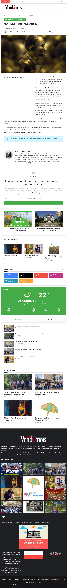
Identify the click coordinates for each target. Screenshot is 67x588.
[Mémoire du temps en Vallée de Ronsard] (55, 494)
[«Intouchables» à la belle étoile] (9, 359)
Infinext (39, 582)
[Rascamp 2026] (11, 469)
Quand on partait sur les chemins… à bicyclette (30, 334)
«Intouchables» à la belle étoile (19, 1)
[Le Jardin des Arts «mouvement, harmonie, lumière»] (54, 249)
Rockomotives (45, 522)
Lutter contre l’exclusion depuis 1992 (26, 341)
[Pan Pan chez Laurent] (33, 249)
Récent (50, 319)
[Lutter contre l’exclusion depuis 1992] (9, 344)
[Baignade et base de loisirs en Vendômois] (49, 408)
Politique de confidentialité (52, 585)
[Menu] (2, 8)
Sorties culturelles (24, 15)
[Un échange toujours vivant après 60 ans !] (9, 351)
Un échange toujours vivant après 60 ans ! (28, 349)
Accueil (7, 15)
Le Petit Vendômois (12, 32)
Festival (17, 522)
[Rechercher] (65, 8)
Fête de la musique (35, 522)
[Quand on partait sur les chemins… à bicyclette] (9, 336)
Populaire (18, 319)
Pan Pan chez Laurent (31, 255)
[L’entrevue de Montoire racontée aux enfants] (55, 507)
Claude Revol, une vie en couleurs (11, 256)
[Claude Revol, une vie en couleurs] (13, 249)
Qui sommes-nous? (27, 585)
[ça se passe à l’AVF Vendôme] (33, 494)
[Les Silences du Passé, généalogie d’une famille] (33, 507)
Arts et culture (14, 15)
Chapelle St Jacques (7, 522)
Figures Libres (24, 522)
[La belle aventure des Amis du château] (9, 328)
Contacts (62, 585)
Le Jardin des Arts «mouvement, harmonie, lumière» (53, 256)
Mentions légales (38, 585)
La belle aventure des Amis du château (27, 326)
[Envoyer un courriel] (17, 32)
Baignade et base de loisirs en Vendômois (47, 419)
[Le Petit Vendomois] (13, 7)
